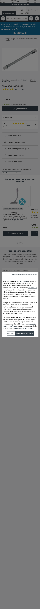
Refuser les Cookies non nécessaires (24, 274)
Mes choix (10, 333)
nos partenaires (22, 281)
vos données (32, 288)
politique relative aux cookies (23, 328)
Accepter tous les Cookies (24, 333)
